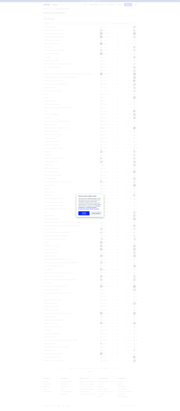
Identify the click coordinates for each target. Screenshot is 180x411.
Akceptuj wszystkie (84, 213)
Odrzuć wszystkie (96, 213)
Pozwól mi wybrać (94, 209)
